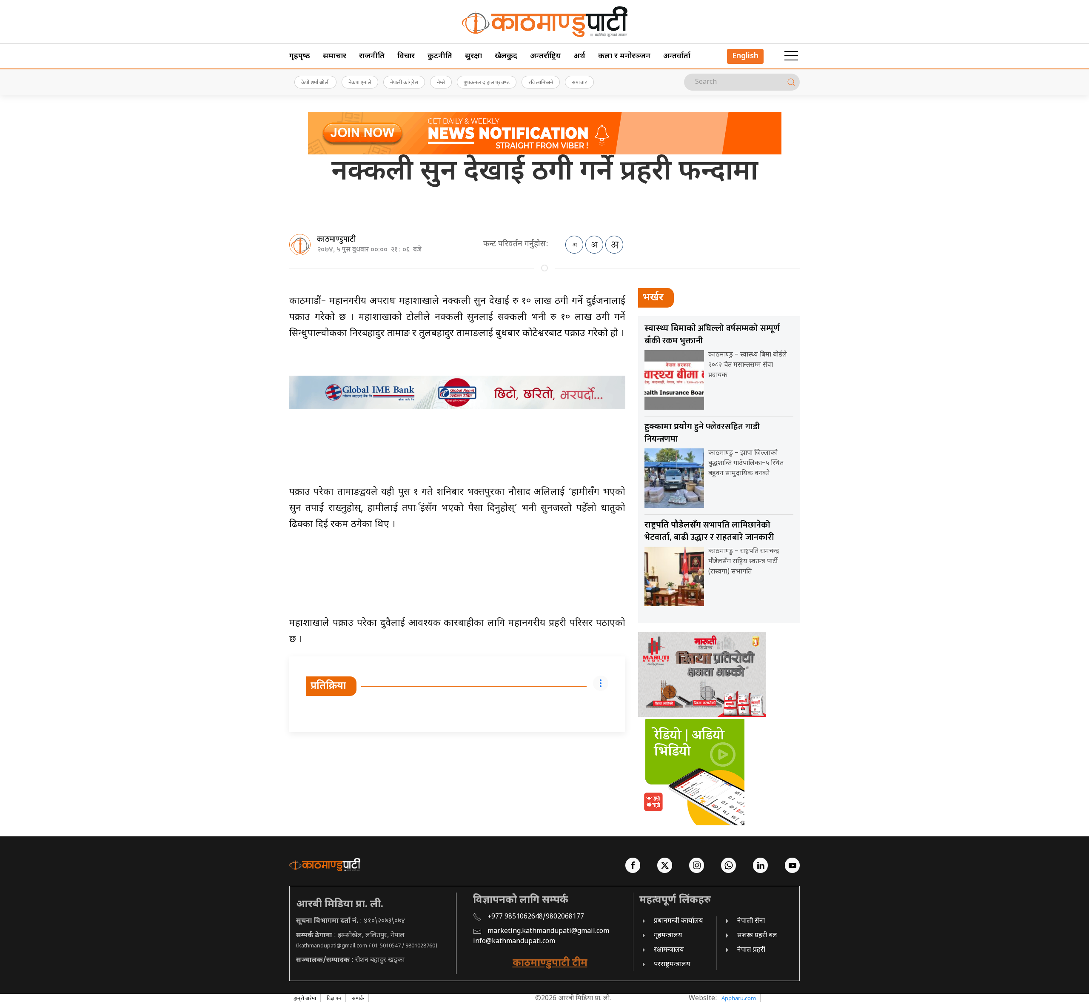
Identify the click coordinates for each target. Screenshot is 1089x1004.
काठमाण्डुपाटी (336, 239)
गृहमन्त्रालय (668, 935)
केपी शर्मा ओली (315, 82)
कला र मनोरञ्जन (624, 56)
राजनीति (372, 56)
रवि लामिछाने (540, 82)
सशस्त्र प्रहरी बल (757, 935)
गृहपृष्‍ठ (299, 56)
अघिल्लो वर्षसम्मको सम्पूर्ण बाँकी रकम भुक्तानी (712, 334)
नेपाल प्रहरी (751, 950)
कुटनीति (440, 56)
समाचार (334, 56)
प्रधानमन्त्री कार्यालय (678, 921)
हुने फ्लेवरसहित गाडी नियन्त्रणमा (702, 432)
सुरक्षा (473, 56)
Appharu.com (738, 998)
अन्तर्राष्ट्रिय (545, 56)
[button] (791, 56)
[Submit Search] (791, 82)
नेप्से (441, 82)
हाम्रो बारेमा (305, 998)
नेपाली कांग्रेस (404, 82)
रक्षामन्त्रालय (669, 950)
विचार (406, 56)
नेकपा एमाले (359, 82)
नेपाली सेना (751, 921)
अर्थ (579, 56)
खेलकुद (506, 56)
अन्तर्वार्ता (676, 56)
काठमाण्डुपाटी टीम (550, 963)
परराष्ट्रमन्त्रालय (672, 964)
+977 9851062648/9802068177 (535, 917)
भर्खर (653, 298)
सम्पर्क (358, 998)
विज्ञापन (334, 998)
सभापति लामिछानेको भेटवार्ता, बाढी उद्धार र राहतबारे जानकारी (709, 531)
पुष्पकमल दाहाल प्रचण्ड (487, 82)
